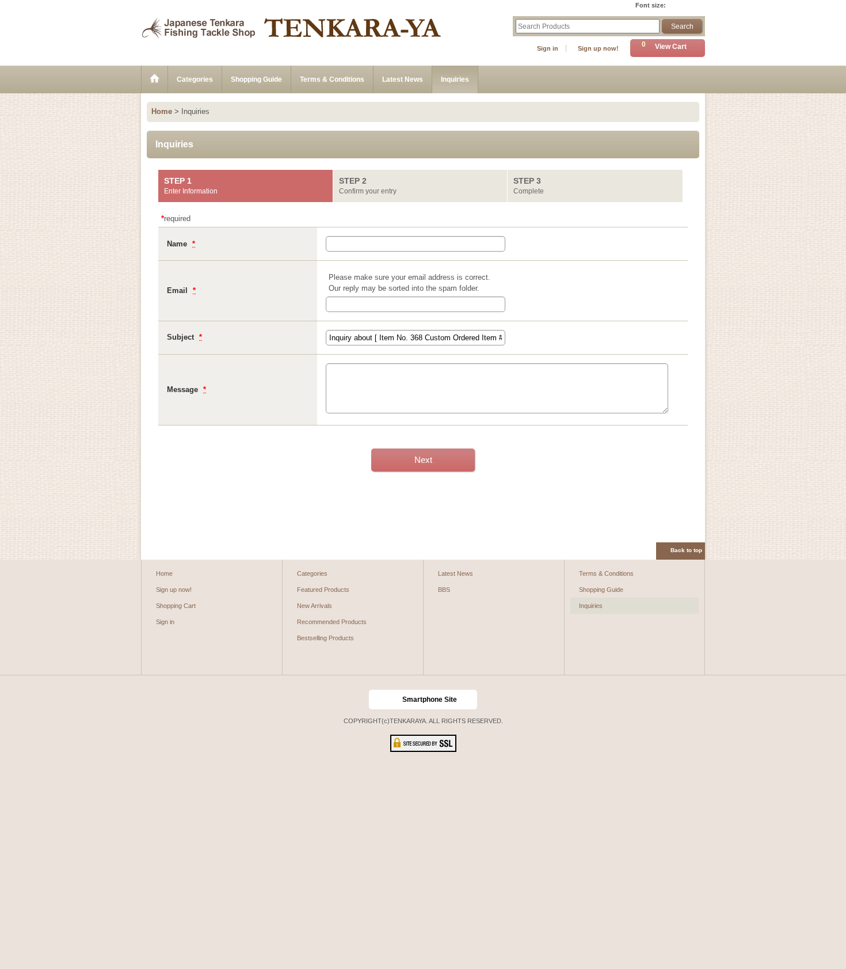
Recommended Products (332, 621)
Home (164, 573)
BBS (444, 589)
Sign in (547, 48)
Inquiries (591, 605)
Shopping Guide (601, 589)
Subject (181, 337)
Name (178, 244)
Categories (312, 573)
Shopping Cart (176, 605)
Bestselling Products (325, 637)
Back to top (686, 550)
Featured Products (323, 589)
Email (178, 290)
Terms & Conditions (606, 573)
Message (183, 389)
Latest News (455, 573)
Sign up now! (598, 48)
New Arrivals (314, 605)
